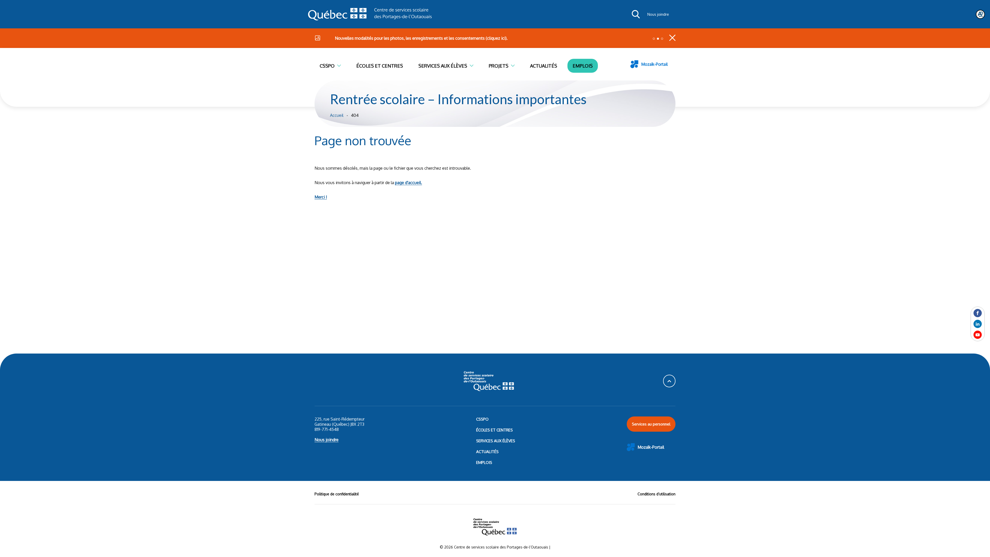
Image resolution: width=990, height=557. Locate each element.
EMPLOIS (484, 462)
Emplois (583, 66)
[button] (654, 39)
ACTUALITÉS (487, 451)
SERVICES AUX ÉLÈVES (495, 440)
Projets (498, 66)
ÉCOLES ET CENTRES (494, 430)
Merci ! (321, 197)
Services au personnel (651, 424)
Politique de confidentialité (337, 494)
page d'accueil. (408, 182)
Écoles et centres (379, 66)
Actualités (543, 66)
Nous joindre (658, 14)
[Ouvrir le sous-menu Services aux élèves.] (474, 66)
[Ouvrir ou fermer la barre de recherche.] (636, 14)
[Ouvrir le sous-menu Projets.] (515, 66)
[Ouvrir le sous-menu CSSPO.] (341, 66)
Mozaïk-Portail (654, 64)
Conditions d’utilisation (656, 494)
